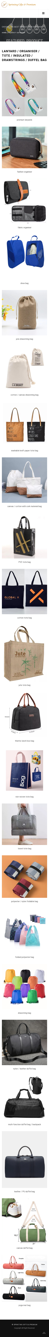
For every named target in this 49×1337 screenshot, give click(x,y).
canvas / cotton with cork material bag (24, 506)
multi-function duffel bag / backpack (24, 1124)
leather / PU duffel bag (24, 1191)
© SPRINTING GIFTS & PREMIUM (24, 1325)
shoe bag (24, 283)
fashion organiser (24, 172)
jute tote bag (24, 685)
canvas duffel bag (25, 1248)
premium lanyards (24, 120)
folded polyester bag (24, 957)
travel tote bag (24, 848)
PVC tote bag (24, 562)
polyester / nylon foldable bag (24, 901)
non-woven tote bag (25, 797)
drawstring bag (24, 1013)
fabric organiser (24, 227)
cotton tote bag (24, 618)
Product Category (16, 33)
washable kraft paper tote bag (24, 450)
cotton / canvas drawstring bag (24, 395)
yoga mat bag (24, 1305)
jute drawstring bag (24, 339)
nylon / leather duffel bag (24, 1069)
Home (4, 33)
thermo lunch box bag (24, 741)
